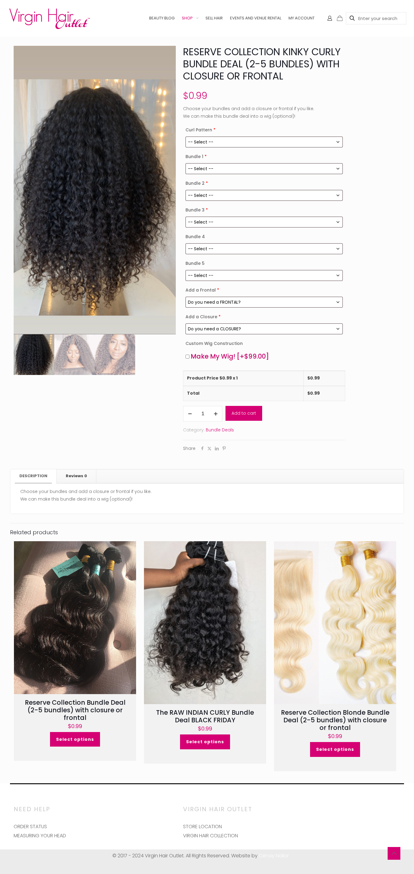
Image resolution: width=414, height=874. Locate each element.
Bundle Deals (220, 430)
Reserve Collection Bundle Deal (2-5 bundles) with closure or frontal (75, 710)
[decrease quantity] (190, 413)
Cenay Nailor (274, 855)
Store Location (202, 826)
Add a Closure (203, 317)
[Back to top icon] (394, 853)
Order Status (30, 826)
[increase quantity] (215, 413)
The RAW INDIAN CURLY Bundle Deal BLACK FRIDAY (205, 716)
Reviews (76, 476)
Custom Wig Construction (214, 343)
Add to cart (244, 413)
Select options (75, 739)
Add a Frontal (202, 290)
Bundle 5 (195, 263)
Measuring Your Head (40, 835)
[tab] (33, 476)
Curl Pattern (200, 130)
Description (33, 476)
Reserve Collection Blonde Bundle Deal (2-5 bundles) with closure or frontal (335, 720)
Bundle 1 (196, 157)
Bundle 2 (196, 183)
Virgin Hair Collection (210, 835)
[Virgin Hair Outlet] (49, 18)
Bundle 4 (195, 237)
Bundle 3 (196, 210)
